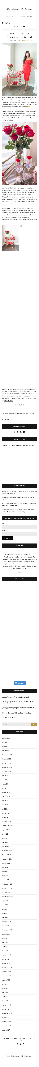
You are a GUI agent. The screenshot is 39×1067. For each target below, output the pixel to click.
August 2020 (6, 901)
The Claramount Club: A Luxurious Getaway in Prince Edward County (18, 702)
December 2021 (7, 851)
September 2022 (7, 826)
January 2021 (6, 880)
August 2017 (6, 1030)
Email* (4, 530)
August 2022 (6, 830)
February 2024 (6, 788)
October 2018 (6, 971)
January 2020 (6, 926)
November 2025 (7, 755)
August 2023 (6, 796)
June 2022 (5, 838)
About (6, 1038)
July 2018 (5, 984)
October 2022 (6, 821)
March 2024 (5, 784)
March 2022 (5, 842)
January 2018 (6, 1009)
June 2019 (5, 938)
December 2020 (7, 884)
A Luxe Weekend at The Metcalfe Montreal (15, 697)
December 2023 (7, 792)
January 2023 (6, 813)
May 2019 (5, 942)
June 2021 (5, 871)
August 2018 (6, 980)
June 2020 (5, 909)
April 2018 (5, 996)
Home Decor (15, 33)
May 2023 (5, 805)
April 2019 (5, 946)
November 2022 (7, 817)
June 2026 (5, 746)
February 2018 (6, 1005)
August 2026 (6, 738)
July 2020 (5, 905)
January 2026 (6, 750)
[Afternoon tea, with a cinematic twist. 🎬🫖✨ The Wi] (10, 613)
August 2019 (6, 934)
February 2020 (6, 921)
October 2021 (6, 855)
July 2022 (5, 834)
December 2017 (7, 1013)
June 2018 (5, 988)
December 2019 (7, 930)
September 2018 (7, 976)
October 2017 (6, 1022)
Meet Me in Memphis (8, 717)
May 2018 (5, 992)
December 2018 (7, 963)
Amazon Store (8, 400)
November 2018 (7, 967)
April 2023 (5, 809)
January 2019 (6, 959)
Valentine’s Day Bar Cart (19, 37)
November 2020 (7, 888)
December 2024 (7, 767)
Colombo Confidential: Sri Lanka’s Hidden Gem (16, 713)
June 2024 (5, 780)
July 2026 (5, 742)
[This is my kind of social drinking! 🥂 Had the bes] (28, 595)
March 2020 (5, 917)
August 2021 (6, 863)
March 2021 (5, 876)
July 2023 (5, 801)
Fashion (22, 1038)
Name (3, 523)
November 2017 (7, 1017)
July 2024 (5, 775)
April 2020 (5, 913)
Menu (6, 23)
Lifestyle (25, 33)
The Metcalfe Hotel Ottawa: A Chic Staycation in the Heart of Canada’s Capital (18, 708)
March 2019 (5, 951)
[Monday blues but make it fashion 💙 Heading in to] (28, 659)
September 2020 (7, 896)
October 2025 (6, 759)
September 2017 (7, 1026)
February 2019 (6, 955)
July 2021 (5, 867)
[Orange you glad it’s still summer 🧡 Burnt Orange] (10, 661)
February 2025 (6, 763)
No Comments (27, 40)
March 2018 (5, 1001)
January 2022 (6, 846)
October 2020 (6, 892)
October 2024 (6, 771)
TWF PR (19, 1040)
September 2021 (7, 859)
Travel (14, 1038)
